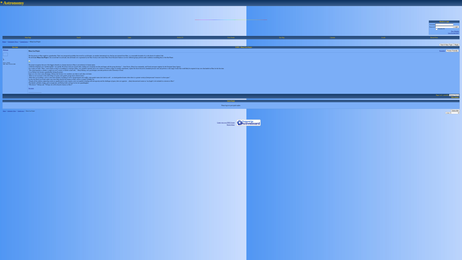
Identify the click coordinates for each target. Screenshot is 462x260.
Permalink (442, 51)
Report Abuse (231, 125)
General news (24, 42)
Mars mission (455, 97)
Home (4, 42)
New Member (455, 31)
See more (31, 88)
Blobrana (5, 50)
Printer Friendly (452, 51)
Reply (457, 45)
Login (456, 27)
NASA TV (180, 37)
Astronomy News (13, 42)
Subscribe (455, 111)
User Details (231, 37)
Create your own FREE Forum (226, 123)
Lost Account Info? (453, 33)
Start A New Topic (446, 45)
